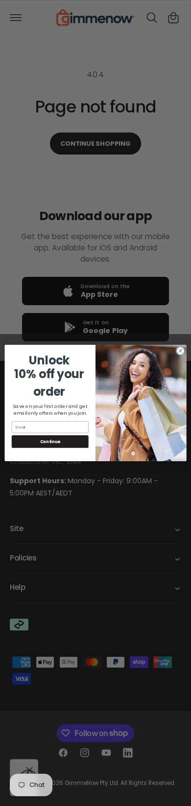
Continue (50, 442)
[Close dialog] (180, 351)
